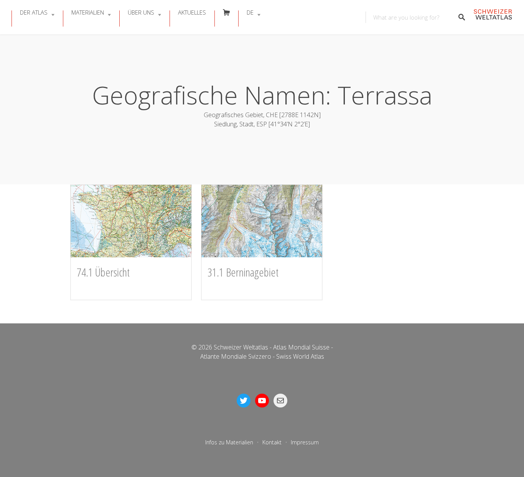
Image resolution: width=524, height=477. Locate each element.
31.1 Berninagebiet (243, 272)
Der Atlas (34, 12)
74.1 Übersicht (103, 272)
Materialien (87, 12)
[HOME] (492, 17)
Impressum (305, 442)
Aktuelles (192, 12)
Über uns (141, 12)
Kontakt (272, 442)
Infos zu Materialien (229, 442)
